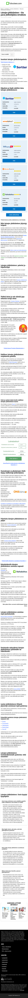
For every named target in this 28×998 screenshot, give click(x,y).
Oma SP (4, 729)
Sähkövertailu (5, 962)
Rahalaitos (3, 570)
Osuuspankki (5, 723)
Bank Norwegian (13, 362)
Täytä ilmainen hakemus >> (7, 62)
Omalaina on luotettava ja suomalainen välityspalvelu (13, 503)
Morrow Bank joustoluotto (7, 616)
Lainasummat (5, 960)
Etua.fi (13, 404)
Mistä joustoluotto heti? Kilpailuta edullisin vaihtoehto (13, 916)
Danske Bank (5, 727)
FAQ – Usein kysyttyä (6, 951)
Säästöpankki (5, 725)
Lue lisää (16, 108)
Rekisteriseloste (5, 948)
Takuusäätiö (22, 990)
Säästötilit (4, 968)
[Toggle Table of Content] (11, 54)
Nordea (4, 721)
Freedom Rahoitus (15, 301)
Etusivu (2, 8)
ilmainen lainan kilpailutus (10, 540)
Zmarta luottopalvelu (12, 524)
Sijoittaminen (4, 970)
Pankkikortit (4, 964)
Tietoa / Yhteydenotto (6, 946)
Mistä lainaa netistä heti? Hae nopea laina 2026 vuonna (5, 915)
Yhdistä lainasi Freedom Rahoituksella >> (14, 348)
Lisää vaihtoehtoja (14, 214)
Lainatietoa (7, 8)
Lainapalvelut (4, 957)
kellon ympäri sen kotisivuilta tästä (18, 250)
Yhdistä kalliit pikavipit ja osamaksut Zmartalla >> (14, 560)
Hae (14, 112)
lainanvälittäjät (17, 688)
